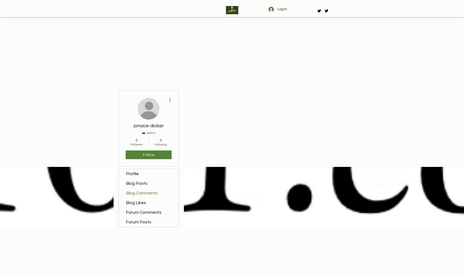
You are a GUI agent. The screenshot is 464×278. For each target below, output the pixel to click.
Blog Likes (136, 202)
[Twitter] (319, 10)
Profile (132, 173)
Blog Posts (136, 183)
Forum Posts (138, 222)
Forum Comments (143, 212)
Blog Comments (142, 193)
